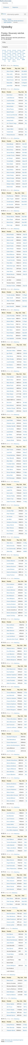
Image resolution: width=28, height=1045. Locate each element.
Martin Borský (10, 391)
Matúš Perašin (10, 112)
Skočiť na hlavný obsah (5, 1)
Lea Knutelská (10, 563)
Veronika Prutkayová (12, 736)
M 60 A (19, 53)
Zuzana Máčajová (11, 965)
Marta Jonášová (11, 801)
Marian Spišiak (10, 1004)
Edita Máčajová (10, 992)
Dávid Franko (10, 246)
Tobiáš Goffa (10, 132)
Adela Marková (10, 630)
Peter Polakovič (10, 513)
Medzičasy (16, 65)
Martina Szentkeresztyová (13, 745)
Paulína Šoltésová (11, 601)
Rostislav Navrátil (11, 426)
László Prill (9, 490)
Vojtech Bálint (10, 129)
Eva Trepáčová (10, 786)
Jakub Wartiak (10, 942)
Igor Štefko (9, 434)
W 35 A (19, 56)
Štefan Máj (9, 551)
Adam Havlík (10, 298)
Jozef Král (9, 452)
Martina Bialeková (11, 763)
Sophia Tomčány (11, 615)
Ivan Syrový (10, 364)
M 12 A (4, 50)
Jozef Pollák (10, 420)
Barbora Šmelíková (11, 783)
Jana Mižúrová (10, 850)
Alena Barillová (10, 771)
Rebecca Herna (10, 648)
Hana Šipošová (10, 633)
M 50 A (9, 53)
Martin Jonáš (10, 240)
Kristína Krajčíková (11, 704)
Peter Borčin (10, 437)
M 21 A (6, 52)
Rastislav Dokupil (11, 408)
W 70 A (9, 59)
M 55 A (14, 53)
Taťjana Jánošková (11, 848)
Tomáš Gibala (10, 954)
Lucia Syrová (10, 587)
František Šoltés (11, 464)
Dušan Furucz (10, 324)
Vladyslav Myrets (11, 1030)
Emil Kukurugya (10, 478)
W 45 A (6, 58)
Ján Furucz (9, 1007)
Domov (4, 19)
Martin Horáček (10, 172)
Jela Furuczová (10, 724)
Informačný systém (13, 14)
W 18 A (4, 56)
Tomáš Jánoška (11, 295)
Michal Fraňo (10, 385)
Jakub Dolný (10, 77)
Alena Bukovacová (11, 722)
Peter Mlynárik (10, 458)
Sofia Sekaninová (11, 669)
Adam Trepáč (10, 199)
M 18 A (19, 50)
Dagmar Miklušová (11, 769)
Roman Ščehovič (11, 472)
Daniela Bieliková (11, 798)
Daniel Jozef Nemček (12, 115)
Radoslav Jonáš (11, 423)
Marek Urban (10, 379)
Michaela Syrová (11, 1015)
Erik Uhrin (9, 402)
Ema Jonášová (10, 584)
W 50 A (11, 58)
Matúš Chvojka (10, 178)
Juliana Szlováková (11, 607)
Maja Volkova (10, 627)
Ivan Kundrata (10, 429)
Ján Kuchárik (10, 204)
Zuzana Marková (11, 590)
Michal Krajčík (10, 234)
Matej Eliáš (9, 82)
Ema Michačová (11, 651)
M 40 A (21, 52)
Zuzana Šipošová (11, 774)
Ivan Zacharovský (11, 548)
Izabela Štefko (10, 824)
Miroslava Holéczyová (12, 827)
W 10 (18, 59)
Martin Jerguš (10, 466)
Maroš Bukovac (10, 254)
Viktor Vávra (10, 543)
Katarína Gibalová (11, 994)
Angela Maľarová (11, 863)
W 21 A (14, 56)
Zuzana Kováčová (11, 701)
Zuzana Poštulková (11, 789)
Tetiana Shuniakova (11, 719)
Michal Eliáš (10, 475)
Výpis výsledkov (8, 22)
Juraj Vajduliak (10, 338)
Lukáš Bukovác (10, 97)
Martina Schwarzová (12, 612)
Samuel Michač (10, 152)
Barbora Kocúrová (11, 566)
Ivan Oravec (10, 533)
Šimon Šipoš (10, 219)
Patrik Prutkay (10, 175)
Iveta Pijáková (10, 839)
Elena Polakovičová (11, 868)
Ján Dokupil (10, 158)
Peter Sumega (10, 901)
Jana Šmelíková (11, 813)
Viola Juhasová (10, 880)
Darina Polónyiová (11, 883)
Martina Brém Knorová (12, 795)
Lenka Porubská (11, 680)
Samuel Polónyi (10, 117)
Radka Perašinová (11, 919)
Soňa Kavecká (10, 889)
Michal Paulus (10, 109)
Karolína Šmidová (11, 604)
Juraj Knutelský (10, 100)
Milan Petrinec (10, 528)
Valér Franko (10, 449)
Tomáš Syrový (10, 201)
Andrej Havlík (10, 120)
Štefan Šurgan (10, 243)
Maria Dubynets (11, 593)
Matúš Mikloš (10, 169)
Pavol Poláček (10, 332)
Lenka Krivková (10, 569)
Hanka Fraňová (10, 575)
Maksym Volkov (10, 184)
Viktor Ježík (9, 74)
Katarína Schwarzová (12, 572)
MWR (23, 59)
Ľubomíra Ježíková (11, 727)
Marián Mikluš (10, 321)
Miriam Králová (10, 792)
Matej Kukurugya (11, 265)
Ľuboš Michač (10, 388)
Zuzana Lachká (10, 922)
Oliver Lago (9, 225)
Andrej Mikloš (10, 411)
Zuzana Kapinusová (12, 742)
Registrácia (15, 7)
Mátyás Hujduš (10, 181)
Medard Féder (10, 237)
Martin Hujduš (10, 397)
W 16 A (22, 55)
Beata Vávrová (10, 860)
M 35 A (16, 52)
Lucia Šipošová (10, 654)
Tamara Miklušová (11, 692)
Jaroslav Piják (10, 511)
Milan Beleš (9, 461)
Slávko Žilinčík (10, 525)
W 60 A (22, 58)
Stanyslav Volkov (11, 937)
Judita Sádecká (10, 845)
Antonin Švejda (10, 1009)
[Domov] (3, 14)
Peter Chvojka (10, 359)
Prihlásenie (6, 7)
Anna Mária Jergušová (12, 830)
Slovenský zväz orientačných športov (14, 1040)
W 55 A (17, 58)
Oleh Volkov (10, 330)
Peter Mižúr (9, 263)
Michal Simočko (10, 545)
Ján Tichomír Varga (11, 123)
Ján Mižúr (9, 519)
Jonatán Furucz (10, 155)
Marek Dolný (10, 222)
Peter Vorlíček (10, 377)
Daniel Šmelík (10, 147)
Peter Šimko (10, 271)
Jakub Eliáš (9, 85)
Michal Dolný (10, 149)
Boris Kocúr (9, 95)
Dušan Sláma (10, 251)
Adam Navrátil (10, 306)
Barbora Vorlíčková (11, 766)
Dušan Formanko (11, 501)
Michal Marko (10, 106)
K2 (9, 61)
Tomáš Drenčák (11, 260)
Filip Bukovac (10, 196)
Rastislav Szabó (11, 318)
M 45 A (4, 53)
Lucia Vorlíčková (11, 636)
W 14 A (16, 55)
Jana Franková (10, 818)
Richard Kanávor (11, 134)
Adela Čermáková (11, 683)
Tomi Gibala (10, 904)
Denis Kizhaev (10, 405)
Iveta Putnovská (11, 865)
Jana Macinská (10, 695)
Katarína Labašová (11, 698)
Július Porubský (10, 315)
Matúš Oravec (10, 80)
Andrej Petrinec (10, 1024)
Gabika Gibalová (11, 560)
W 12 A (11, 55)
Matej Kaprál (10, 980)
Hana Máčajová (10, 598)
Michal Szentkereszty (12, 940)
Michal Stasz (10, 335)
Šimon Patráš (10, 71)
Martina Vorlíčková (11, 657)
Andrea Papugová (11, 709)
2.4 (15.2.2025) (9, 1041)
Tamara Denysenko (11, 842)
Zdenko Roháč (10, 440)
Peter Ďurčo (10, 487)
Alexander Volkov (11, 350)
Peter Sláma (10, 469)
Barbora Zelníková (11, 677)
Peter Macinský (10, 1027)
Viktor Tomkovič (11, 300)
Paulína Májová (10, 878)
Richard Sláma (10, 216)
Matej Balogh (10, 144)
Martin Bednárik (11, 327)
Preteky (9, 19)
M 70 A (6, 55)
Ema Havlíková (10, 672)
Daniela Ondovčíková (12, 760)
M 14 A (9, 50)
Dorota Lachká (10, 925)
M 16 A (14, 50)
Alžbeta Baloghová (11, 659)
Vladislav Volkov (11, 103)
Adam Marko (10, 898)
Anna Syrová (10, 948)
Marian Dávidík (10, 257)
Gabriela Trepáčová (11, 674)
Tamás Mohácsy (11, 455)
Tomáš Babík (10, 161)
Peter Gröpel (10, 394)
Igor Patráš (9, 353)
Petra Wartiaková (11, 916)
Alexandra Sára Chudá (12, 639)
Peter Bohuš (10, 356)
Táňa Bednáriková (11, 739)
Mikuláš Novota (10, 274)
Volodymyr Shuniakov (12, 522)
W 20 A (9, 56)
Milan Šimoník (10, 382)
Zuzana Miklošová (11, 1012)
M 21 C (14, 61)
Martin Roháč (10, 248)
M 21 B (11, 52)
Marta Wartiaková (11, 707)
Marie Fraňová (10, 886)
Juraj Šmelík (10, 431)
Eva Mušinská (10, 816)
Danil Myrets (10, 934)
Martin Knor (10, 268)
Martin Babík (10, 164)
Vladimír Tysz (10, 498)
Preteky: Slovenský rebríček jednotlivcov (13, 20)
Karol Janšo (10, 493)
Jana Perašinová (11, 751)
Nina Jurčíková (10, 625)
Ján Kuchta (9, 516)
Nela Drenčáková (11, 913)
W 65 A (4, 59)
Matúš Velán (10, 186)
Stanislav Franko (11, 285)
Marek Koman (10, 367)
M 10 (14, 59)
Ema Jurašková (10, 821)
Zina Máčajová (10, 595)
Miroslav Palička (11, 496)
